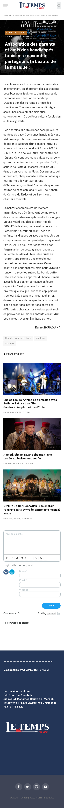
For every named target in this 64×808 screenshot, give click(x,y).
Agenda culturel (16, 33)
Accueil (7, 15)
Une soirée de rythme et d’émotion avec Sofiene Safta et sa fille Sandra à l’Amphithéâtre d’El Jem (30, 403)
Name (23, 571)
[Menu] (5, 5)
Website (23, 589)
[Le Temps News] (32, 5)
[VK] (6, 571)
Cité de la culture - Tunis (18, 338)
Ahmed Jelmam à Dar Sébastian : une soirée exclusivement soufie (27, 456)
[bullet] (31, 558)
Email (23, 580)
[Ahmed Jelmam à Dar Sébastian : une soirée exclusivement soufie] (32, 434)
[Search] (59, 5)
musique (9, 343)
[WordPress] (12, 571)
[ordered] (26, 558)
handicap (40, 338)
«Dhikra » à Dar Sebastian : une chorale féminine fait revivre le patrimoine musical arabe (31, 509)
